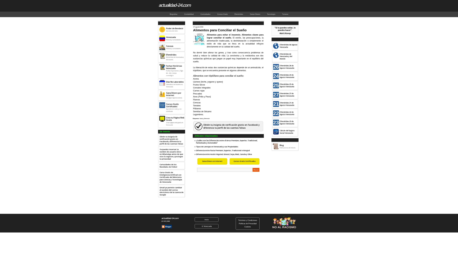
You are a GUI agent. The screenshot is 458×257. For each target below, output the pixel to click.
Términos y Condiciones (247, 220)
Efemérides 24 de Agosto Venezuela (287, 76)
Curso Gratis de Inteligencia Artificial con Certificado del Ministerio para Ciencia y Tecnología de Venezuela (171, 177)
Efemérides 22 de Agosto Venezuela (287, 113)
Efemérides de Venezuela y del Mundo (286, 56)
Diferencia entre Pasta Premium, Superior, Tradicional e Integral (223, 150)
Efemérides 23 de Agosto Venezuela (287, 122)
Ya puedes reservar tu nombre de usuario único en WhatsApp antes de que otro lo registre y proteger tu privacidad (171, 154)
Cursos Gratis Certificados (245, 161)
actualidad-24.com (175, 5)
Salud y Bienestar (205, 118)
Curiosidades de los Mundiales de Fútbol (168, 165)
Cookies (247, 227)
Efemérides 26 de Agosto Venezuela (287, 66)
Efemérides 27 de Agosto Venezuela (287, 94)
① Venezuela (207, 226)
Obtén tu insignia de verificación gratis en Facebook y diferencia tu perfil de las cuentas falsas (171, 140)
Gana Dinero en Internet (212, 161)
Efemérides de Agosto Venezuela (288, 46)
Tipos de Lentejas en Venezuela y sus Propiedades (217, 146)
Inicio (207, 220)
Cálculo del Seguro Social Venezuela (287, 131)
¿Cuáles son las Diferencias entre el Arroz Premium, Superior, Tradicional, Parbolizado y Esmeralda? (227, 141)
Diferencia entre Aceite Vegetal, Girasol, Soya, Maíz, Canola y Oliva (224, 154)
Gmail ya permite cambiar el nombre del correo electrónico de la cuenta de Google (171, 191)
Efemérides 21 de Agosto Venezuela (287, 104)
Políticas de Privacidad (248, 223)
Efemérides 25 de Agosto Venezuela (287, 85)
